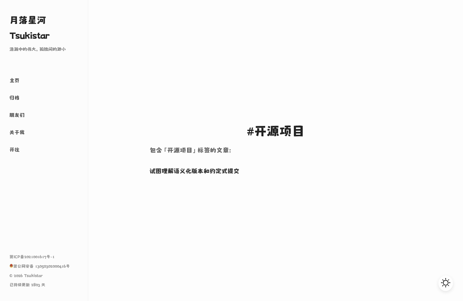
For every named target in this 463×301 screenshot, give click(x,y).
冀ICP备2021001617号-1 (31, 257)
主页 (14, 80)
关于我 (17, 132)
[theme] (445, 283)
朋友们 (17, 114)
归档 (14, 97)
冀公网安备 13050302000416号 (41, 266)
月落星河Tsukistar (29, 27)
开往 (14, 149)
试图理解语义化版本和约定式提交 (194, 171)
